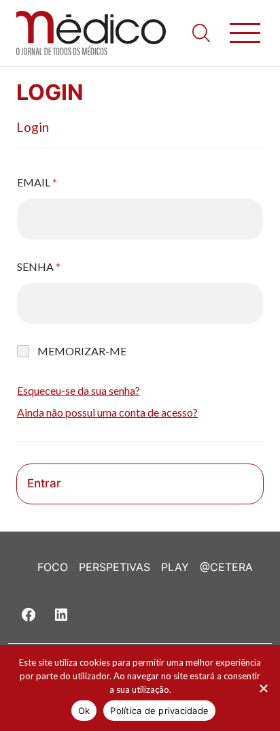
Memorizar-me (81, 350)
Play (175, 567)
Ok (84, 710)
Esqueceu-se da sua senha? (78, 390)
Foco (52, 567)
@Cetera (226, 567)
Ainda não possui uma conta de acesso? (107, 412)
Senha (38, 266)
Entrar (44, 483)
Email (37, 182)
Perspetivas (114, 567)
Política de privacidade (159, 710)
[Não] (263, 688)
